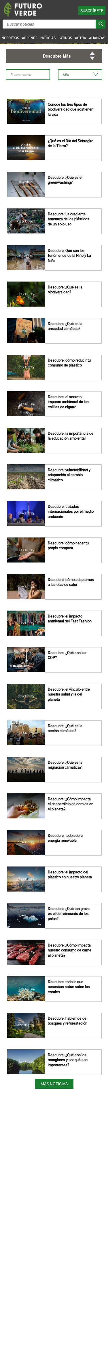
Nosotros (10, 37)
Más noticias (54, 1083)
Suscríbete (91, 10)
